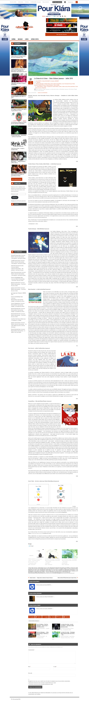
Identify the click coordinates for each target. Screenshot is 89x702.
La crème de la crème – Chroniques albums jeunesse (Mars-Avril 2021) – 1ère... (68, 633)
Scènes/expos (35, 39)
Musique (20, 39)
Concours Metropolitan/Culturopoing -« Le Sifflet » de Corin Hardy (18, 331)
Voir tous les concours (61, 34)
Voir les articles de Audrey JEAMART (45, 608)
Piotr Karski (71, 89)
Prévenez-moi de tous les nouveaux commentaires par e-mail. (42, 682)
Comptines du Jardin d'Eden (52, 86)
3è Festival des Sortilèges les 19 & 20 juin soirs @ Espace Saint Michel (18, 123)
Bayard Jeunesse (39, 89)
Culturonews (20, 2)
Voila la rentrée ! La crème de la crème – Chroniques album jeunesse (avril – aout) (35, 560)
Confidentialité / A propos (35, 2)
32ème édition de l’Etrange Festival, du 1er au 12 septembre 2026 (18, 56)
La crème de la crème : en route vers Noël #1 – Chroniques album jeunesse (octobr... (67, 625)
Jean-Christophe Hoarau (67, 83)
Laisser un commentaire (42, 92)
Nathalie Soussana (42, 85)
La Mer (59, 86)
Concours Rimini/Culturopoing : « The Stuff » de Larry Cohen (18, 284)
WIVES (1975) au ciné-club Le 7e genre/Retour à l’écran (17, 175)
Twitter (39, 616)
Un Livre (40, 87)
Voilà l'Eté (44, 87)
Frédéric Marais (47, 83)
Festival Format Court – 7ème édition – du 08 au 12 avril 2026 (18, 136)
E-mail (55, 666)
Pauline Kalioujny (49, 85)
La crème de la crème (54, 89)
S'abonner (15, 197)
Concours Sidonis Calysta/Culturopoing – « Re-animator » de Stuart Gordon (18, 257)
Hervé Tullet (53, 83)
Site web (30, 673)
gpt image (13, 293)
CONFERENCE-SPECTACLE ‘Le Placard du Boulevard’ (18, 83)
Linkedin (53, 616)
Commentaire (31, 649)
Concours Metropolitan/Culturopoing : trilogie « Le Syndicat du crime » (18, 300)
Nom (29, 666)
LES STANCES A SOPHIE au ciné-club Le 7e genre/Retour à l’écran (18, 110)
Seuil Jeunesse (41, 90)
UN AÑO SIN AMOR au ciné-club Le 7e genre (18, 97)
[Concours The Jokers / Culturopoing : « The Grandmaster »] (61, 30)
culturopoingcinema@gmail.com (67, 573)
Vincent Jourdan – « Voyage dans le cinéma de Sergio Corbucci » (41, 577)
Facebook (32, 616)
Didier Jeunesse (46, 89)
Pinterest (60, 616)
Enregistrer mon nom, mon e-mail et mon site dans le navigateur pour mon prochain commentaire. (49, 681)
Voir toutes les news (16, 179)
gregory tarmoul (14, 287)
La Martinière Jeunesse (63, 89)
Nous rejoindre (58, 2)
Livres (27, 39)
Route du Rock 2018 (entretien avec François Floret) (67, 577)
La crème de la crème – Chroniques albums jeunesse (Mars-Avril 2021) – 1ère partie (69, 560)
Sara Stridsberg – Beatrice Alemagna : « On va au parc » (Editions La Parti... (42, 625)
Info (65, 2)
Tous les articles (13, 2)
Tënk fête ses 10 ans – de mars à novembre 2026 (17, 149)
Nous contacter (46, 2)
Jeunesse (38, 82)
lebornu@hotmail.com (48, 573)
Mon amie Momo (71, 86)
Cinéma (13, 39)
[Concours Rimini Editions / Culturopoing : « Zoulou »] (61, 20)
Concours (27, 2)
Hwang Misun (59, 83)
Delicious (67, 616)
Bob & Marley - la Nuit (41, 86)
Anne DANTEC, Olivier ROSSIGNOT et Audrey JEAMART (47, 81)
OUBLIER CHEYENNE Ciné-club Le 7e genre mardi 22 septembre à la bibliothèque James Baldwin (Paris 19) (18, 70)
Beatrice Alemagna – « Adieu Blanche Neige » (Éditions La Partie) (43, 633)
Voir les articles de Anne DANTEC (44, 584)
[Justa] (44, 10)
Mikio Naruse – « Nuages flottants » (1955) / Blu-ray (18, 162)
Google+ (46, 616)
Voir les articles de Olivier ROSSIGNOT (45, 596)
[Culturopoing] (24, 32)
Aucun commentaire (32, 92)
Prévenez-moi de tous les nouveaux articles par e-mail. (41, 684)
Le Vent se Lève (65, 86)
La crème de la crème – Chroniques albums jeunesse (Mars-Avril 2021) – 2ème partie (52, 560)
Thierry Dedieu (56, 85)
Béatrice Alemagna (40, 83)
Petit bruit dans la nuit (37, 533)
